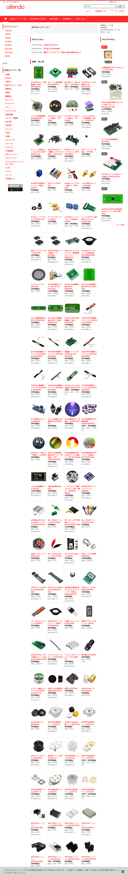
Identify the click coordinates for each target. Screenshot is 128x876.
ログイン (88, 11)
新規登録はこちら (101, 11)
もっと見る (120, 225)
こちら (22, 873)
